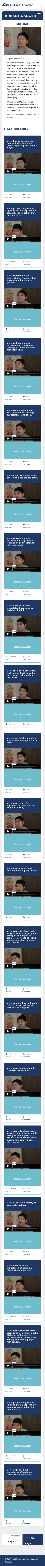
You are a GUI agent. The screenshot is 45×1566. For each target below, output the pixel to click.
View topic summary (22, 184)
